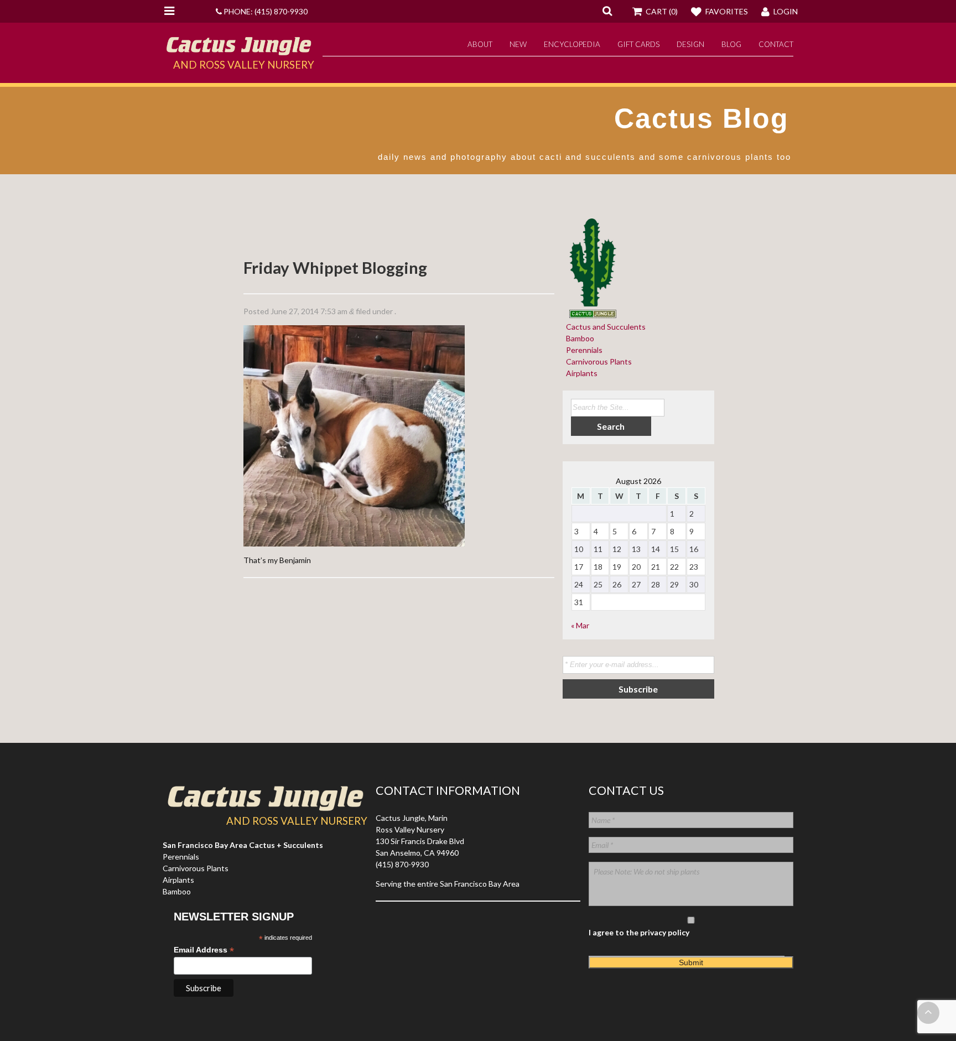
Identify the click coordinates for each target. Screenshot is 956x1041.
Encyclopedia (572, 44)
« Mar (580, 625)
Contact (775, 44)
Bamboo (578, 338)
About (479, 44)
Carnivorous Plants (597, 361)
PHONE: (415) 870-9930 (265, 11)
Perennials (582, 350)
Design (690, 44)
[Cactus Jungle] (238, 50)
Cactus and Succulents (604, 326)
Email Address (204, 950)
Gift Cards (638, 44)
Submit (691, 962)
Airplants (580, 373)
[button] (607, 10)
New (518, 44)
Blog (731, 44)
